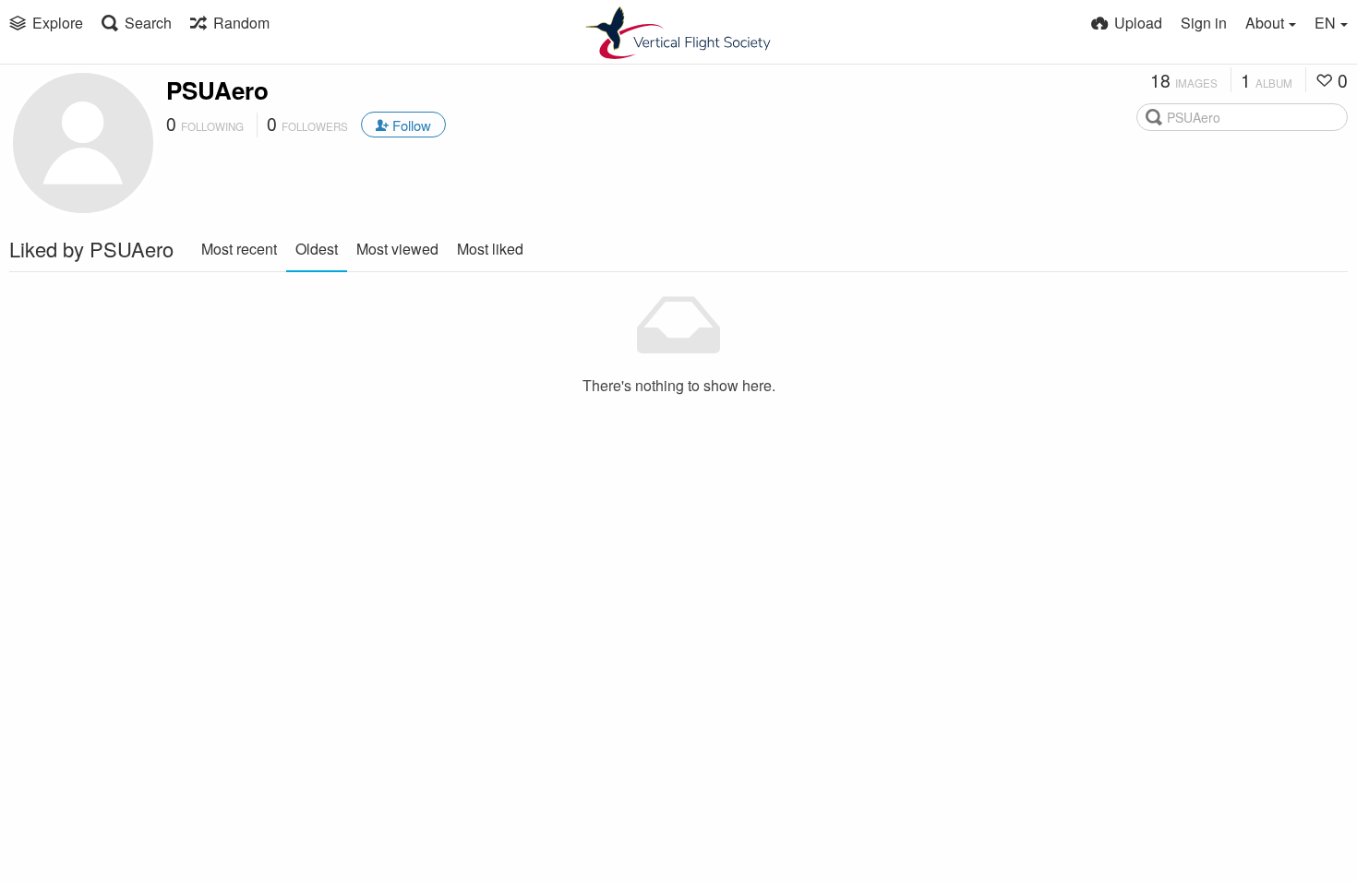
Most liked (490, 248)
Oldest (316, 248)
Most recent (239, 248)
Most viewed (397, 248)
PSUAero (217, 90)
